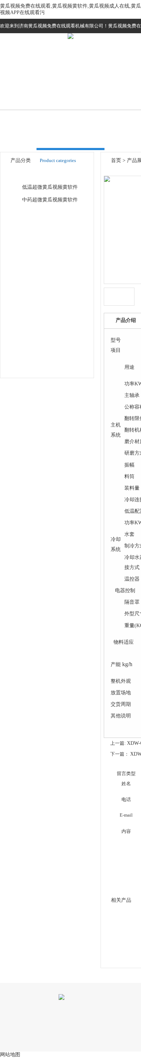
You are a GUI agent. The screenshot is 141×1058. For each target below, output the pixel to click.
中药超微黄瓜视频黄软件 (50, 199)
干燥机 (30, 371)
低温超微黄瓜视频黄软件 (50, 187)
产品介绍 (126, 320)
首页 (116, 160)
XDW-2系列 (36, 248)
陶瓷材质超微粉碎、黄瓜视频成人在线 (57, 334)
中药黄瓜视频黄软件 (46, 236)
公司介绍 (72, 87)
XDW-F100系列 (40, 309)
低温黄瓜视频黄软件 (46, 224)
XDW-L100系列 (40, 322)
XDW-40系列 (37, 285)
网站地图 (10, 1054)
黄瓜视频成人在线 (43, 211)
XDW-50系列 (37, 297)
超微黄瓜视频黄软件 (46, 174)
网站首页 (24, 87)
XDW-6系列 (36, 260)
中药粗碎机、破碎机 (46, 346)
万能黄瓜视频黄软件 (46, 359)
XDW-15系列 (37, 273)
